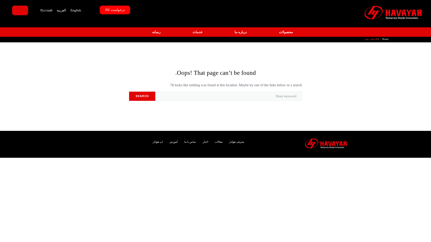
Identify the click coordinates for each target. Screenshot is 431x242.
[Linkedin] (117, 141)
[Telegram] (124, 146)
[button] (283, 32)
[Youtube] (131, 146)
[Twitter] (124, 141)
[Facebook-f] (131, 141)
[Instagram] (109, 141)
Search (142, 96)
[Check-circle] (117, 146)
